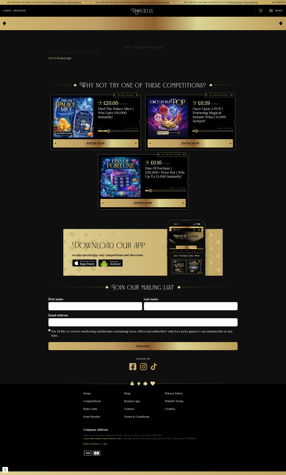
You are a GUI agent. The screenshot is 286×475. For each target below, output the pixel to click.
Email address (58, 315)
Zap (105, 443)
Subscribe (143, 346)
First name (55, 299)
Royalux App (132, 401)
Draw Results (91, 416)
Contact (129, 409)
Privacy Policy (174, 393)
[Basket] (260, 11)
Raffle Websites (91, 443)
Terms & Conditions (136, 416)
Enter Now (96, 143)
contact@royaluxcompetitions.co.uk (102, 438)
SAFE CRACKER (59, 2)
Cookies (170, 409)
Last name (151, 299)
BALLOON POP (74, 2)
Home (87, 393)
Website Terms (174, 401)
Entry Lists (90, 409)
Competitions (92, 401)
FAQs (127, 393)
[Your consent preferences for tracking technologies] (5, 470)
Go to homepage (60, 58)
